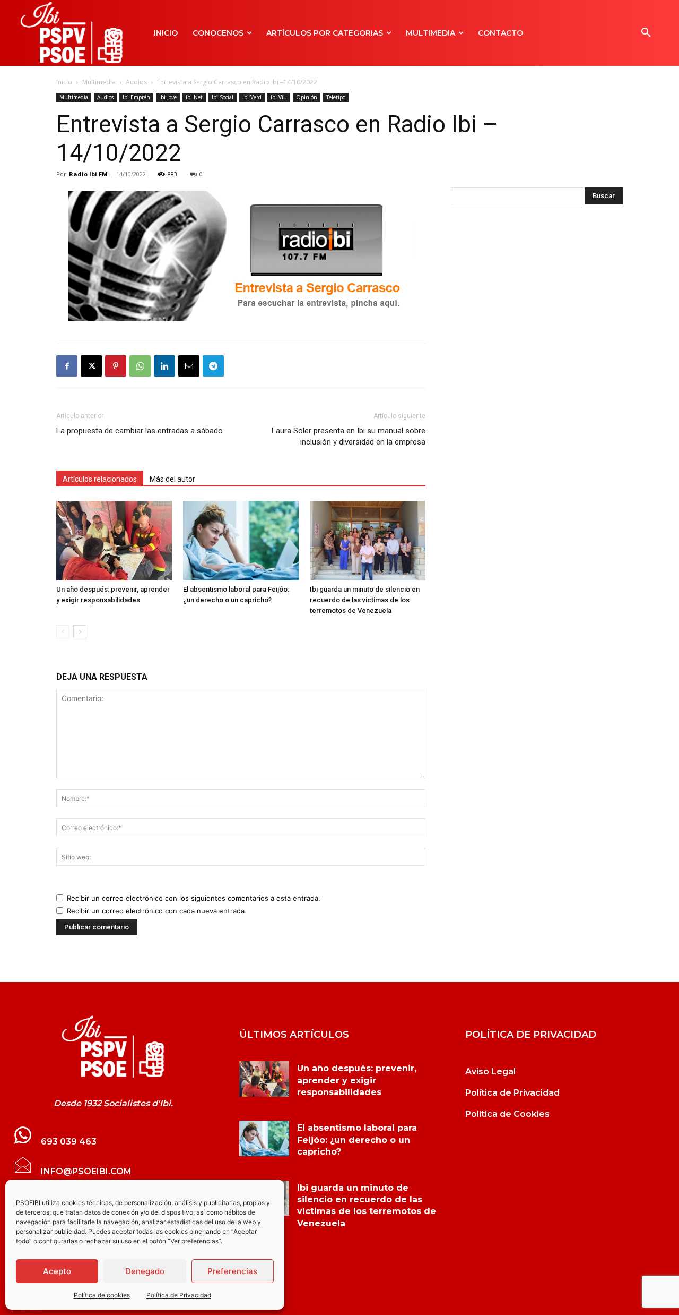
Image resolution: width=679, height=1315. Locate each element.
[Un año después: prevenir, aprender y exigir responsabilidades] (114, 540)
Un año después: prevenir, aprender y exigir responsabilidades (356, 1080)
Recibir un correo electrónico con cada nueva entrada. (157, 911)
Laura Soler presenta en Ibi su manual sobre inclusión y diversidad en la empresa (348, 436)
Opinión (306, 97)
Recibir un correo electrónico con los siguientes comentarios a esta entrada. (193, 898)
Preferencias (232, 1271)
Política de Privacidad (178, 1295)
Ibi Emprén (136, 97)
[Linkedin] (164, 366)
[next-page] (79, 631)
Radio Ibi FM (88, 174)
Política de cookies (102, 1295)
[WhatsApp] (140, 366)
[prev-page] (62, 631)
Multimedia (99, 82)
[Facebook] (66, 366)
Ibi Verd (252, 97)
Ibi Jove (168, 97)
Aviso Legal (490, 1071)
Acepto (57, 1271)
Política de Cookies (507, 1114)
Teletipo (335, 97)
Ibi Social (222, 97)
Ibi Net (194, 97)
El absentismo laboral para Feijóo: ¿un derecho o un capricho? (357, 1140)
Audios (136, 82)
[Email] (188, 366)
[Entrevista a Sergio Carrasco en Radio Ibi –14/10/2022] (113, 1047)
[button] (646, 33)
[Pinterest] (115, 366)
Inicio (64, 82)
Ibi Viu (279, 97)
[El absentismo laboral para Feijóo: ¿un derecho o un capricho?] (241, 540)
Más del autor (172, 479)
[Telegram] (213, 366)
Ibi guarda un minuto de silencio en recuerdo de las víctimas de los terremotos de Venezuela (365, 599)
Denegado (144, 1271)
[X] (91, 366)
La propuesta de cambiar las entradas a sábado (139, 431)
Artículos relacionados (100, 479)
